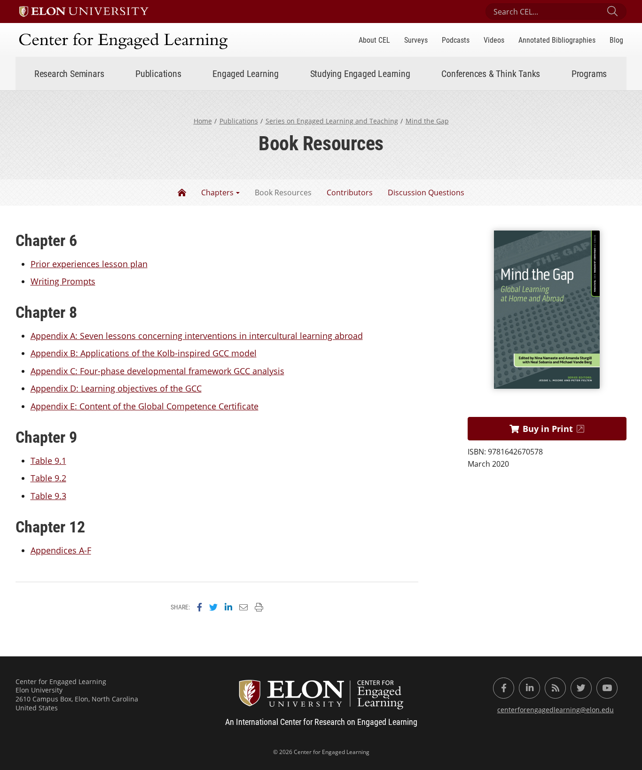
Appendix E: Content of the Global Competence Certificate (144, 406)
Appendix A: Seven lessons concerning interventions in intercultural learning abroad (197, 335)
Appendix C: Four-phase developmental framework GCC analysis (157, 371)
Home (203, 120)
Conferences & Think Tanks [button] (490, 73)
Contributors (350, 192)
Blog (616, 40)
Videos (494, 40)
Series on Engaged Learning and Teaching (332, 120)
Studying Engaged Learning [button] (360, 73)
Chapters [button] (217, 192)
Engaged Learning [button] (245, 73)
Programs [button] (589, 73)
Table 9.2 (48, 478)
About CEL (374, 40)
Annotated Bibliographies (556, 40)
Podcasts (456, 40)
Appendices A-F (61, 550)
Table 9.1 (48, 460)
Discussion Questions (426, 192)
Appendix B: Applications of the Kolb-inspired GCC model (144, 353)
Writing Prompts (63, 281)
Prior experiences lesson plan (89, 264)
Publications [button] (158, 73)
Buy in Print (548, 428)
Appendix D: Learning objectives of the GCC (116, 388)
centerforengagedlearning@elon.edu (555, 709)
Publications (238, 120)
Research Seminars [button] (69, 73)
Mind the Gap (427, 120)
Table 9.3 (48, 495)
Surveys (416, 40)
